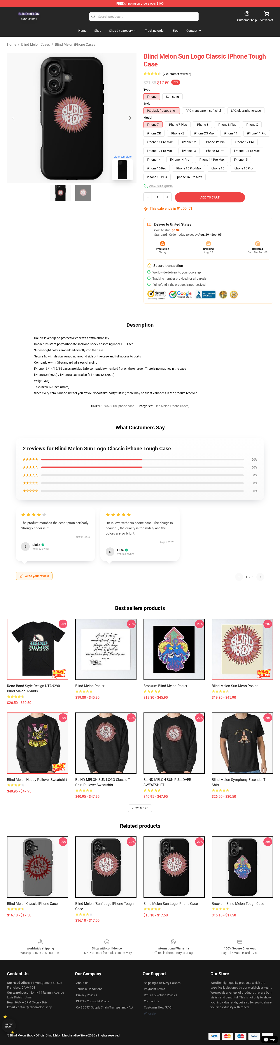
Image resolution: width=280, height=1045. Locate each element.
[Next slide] (129, 118)
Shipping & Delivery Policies (162, 983)
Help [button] (272, 1039)
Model (148, 117)
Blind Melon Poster (89, 686)
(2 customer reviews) (177, 74)
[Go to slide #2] (83, 193)
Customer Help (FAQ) (158, 1007)
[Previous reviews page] (239, 577)
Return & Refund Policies (160, 995)
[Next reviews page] (260, 577)
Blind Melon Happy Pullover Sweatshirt (37, 780)
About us (82, 983)
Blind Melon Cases (35, 44)
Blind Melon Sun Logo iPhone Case (171, 904)
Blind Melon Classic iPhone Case (32, 904)
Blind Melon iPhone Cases (75, 44)
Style (147, 103)
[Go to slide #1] (60, 193)
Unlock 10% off (9, 1025)
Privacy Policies (86, 995)
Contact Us (151, 1001)
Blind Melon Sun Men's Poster (234, 686)
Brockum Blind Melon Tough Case (238, 904)
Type (147, 89)
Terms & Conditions (89, 989)
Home (11, 44)
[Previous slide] (13, 118)
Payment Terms (154, 989)
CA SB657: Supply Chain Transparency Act (104, 1007)
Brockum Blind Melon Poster (165, 686)
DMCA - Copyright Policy (92, 1001)
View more (140, 808)
